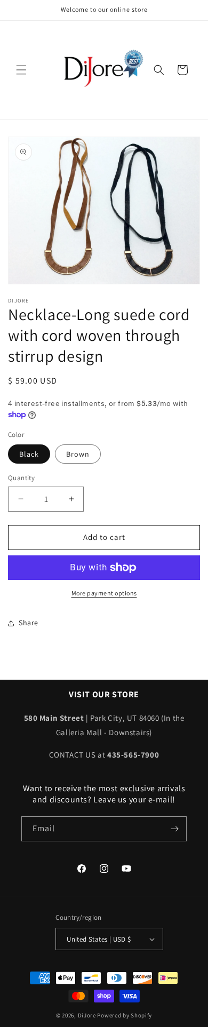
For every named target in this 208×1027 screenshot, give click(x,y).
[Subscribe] (174, 828)
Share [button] (28, 622)
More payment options (104, 593)
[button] (21, 70)
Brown (78, 454)
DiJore (87, 1015)
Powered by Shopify (124, 1015)
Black (29, 454)
